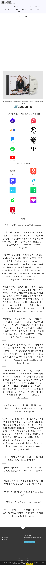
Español (23, 6)
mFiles (31, 516)
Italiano (31, 6)
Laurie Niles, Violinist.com (29, 225)
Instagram (6, 537)
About (19, 11)
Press (38, 9)
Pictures (31, 9)
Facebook (6, 535)
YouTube (5, 539)
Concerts (15, 9)
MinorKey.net (34, 502)
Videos (23, 9)
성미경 (8, 2)
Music (7, 9)
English (14, 6)
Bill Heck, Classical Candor (30, 311)
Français (27, 6)
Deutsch (18, 6)
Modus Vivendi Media (24, 560)
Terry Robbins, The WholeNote (23, 279)
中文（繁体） (40, 6)
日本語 (35, 6)
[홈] (2, 2)
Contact (26, 11)
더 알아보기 (23, 563)
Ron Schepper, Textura (25, 337)
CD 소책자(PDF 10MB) (23, 109)
